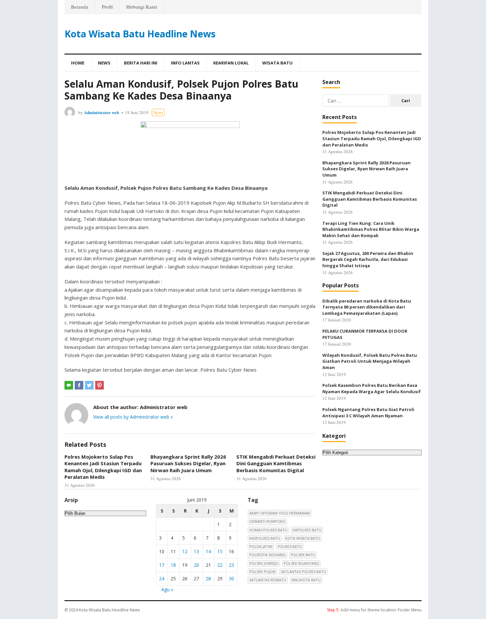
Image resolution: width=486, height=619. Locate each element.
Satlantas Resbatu (267, 579)
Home (77, 63)
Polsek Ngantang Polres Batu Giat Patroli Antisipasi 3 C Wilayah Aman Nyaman (368, 412)
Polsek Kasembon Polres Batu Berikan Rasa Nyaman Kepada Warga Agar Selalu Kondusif (371, 388)
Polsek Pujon (262, 571)
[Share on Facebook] (79, 385)
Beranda (79, 6)
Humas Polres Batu (268, 529)
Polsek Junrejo (263, 563)
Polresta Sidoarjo (267, 554)
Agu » (167, 589)
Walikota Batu (306, 579)
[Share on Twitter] (89, 385)
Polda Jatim (260, 546)
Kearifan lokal (231, 63)
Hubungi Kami (141, 6)
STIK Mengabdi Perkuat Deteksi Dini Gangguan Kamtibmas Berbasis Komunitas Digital (275, 463)
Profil (107, 6)
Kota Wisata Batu (302, 538)
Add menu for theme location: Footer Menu (374, 610)
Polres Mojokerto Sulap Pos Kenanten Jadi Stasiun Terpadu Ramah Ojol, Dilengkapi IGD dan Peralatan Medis (103, 466)
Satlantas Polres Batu (303, 571)
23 (231, 565)
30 (231, 578)
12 (184, 551)
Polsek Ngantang (301, 563)
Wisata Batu (277, 63)
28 (208, 578)
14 (208, 551)
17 (161, 565)
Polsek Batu (303, 554)
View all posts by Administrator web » (133, 417)
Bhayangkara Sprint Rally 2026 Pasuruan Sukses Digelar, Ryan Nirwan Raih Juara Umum (188, 463)
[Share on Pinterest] (99, 385)
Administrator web (101, 112)
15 (220, 551)
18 (173, 565)
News (104, 63)
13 (196, 551)
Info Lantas (185, 63)
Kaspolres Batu (264, 538)
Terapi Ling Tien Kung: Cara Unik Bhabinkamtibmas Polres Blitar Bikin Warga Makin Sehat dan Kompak (370, 229)
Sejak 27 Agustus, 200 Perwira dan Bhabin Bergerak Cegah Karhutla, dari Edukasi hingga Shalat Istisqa (367, 259)
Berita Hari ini (140, 63)
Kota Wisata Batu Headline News (140, 33)
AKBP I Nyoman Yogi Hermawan (279, 513)
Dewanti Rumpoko (267, 521)
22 (220, 565)
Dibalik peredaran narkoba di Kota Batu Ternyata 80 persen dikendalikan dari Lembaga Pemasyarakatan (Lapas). (366, 307)
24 (161, 578)
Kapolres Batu (307, 529)
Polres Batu (290, 546)
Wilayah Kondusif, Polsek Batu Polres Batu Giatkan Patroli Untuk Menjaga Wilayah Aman (369, 361)
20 (196, 565)
